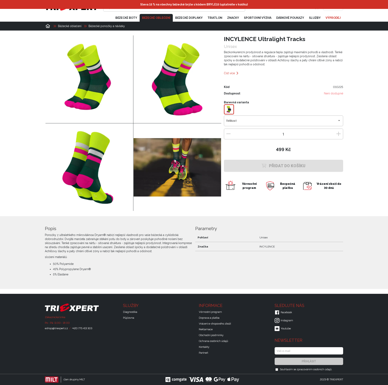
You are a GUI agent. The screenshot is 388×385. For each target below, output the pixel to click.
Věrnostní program (210, 311)
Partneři (203, 352)
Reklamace (206, 329)
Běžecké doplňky (189, 17)
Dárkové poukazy (290, 17)
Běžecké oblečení (156, 17)
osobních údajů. (322, 369)
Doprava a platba (209, 317)
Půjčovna (128, 317)
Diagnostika (130, 311)
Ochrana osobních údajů (213, 341)
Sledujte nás (290, 306)
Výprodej (333, 17)
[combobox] (283, 122)
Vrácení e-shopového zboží (215, 323)
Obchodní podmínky (211, 335)
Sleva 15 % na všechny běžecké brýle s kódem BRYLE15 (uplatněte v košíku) (194, 4)
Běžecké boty (126, 17)
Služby (315, 17)
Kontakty (204, 346)
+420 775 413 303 (82, 328)
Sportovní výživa (257, 17)
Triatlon (215, 17)
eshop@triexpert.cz (56, 328)
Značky (233, 17)
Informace (211, 306)
